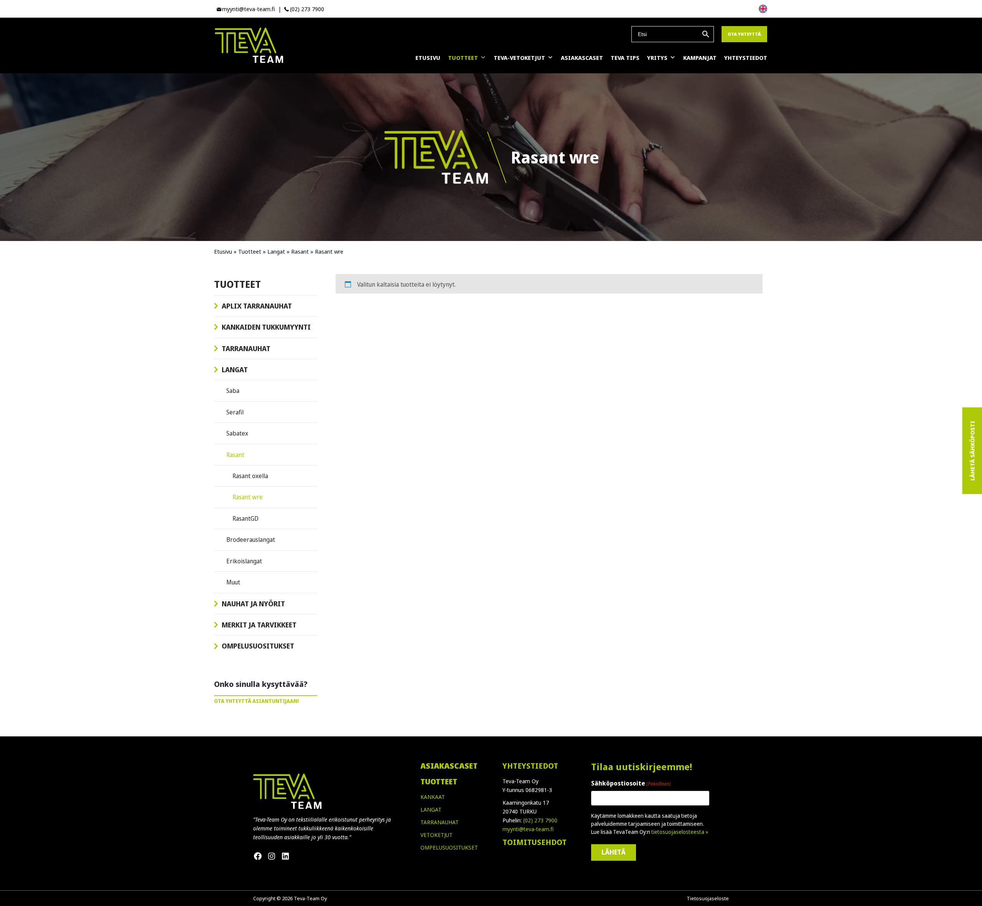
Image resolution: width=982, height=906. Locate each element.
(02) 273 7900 (307, 9)
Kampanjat (700, 57)
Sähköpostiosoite (631, 783)
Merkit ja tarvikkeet (259, 624)
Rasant (300, 251)
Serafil (235, 412)
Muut (233, 582)
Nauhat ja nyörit (253, 603)
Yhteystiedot (745, 57)
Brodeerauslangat (250, 539)
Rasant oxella (250, 476)
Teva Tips (625, 57)
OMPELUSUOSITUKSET (449, 847)
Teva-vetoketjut (519, 57)
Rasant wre (247, 497)
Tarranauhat (246, 348)
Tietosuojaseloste (708, 898)
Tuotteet (463, 57)
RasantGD (245, 518)
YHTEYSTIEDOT (530, 766)
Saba (232, 390)
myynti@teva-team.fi (248, 9)
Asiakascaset (582, 57)
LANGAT (431, 809)
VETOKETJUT (436, 834)
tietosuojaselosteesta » (679, 831)
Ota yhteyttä (744, 34)
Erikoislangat (244, 561)
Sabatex (237, 433)
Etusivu (427, 57)
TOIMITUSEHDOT (535, 842)
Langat (276, 251)
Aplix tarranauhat (257, 305)
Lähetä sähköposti (972, 451)
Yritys (657, 57)
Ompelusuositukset (258, 645)
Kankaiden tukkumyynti (266, 327)
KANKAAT (432, 796)
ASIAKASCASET (449, 766)
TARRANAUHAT (439, 822)
